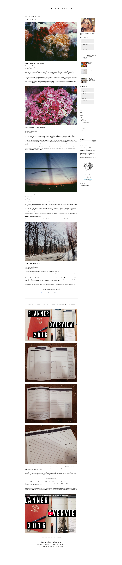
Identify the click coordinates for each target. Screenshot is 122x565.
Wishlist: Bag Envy (85, 75)
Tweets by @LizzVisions (84, 185)
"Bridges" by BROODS (34, 194)
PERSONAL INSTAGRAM (47, 289)
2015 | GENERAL (31, 19)
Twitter (84, 42)
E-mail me (85, 49)
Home (48, 3)
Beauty (84, 91)
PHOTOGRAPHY (54, 297)
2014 (81, 135)
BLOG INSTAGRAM (51, 288)
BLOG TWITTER (45, 288)
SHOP (75, 3)
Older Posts (75, 551)
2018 (81, 114)
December (83, 120)
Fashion (84, 93)
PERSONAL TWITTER (55, 289)
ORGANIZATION (53, 546)
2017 (81, 115)
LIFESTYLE (46, 546)
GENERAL (47, 297)
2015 (81, 119)
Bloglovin (85, 46)
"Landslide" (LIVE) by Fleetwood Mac (37, 127)
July (82, 130)
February (83, 133)
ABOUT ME (57, 3)
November (83, 126)
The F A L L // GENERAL (89, 63)
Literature (85, 103)
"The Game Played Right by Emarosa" (36, 63)
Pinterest (85, 44)
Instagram (85, 39)
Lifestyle (85, 100)
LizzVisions (61, 9)
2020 (81, 112)
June (82, 132)
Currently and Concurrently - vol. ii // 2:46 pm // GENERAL (91, 79)
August (82, 128)
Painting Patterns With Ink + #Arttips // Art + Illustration (91, 70)
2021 (81, 110)
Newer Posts (27, 551)
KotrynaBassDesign (65, 561)
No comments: (61, 544)
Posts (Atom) (31, 554)
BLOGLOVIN (58, 288)
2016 (81, 117)
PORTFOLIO (66, 3)
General (84, 96)
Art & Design (86, 88)
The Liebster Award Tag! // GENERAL (91, 56)
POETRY (60, 297)
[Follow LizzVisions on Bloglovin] (88, 178)
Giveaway (84, 98)
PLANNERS (61, 546)
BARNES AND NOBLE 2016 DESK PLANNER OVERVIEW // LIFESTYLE (50, 305)
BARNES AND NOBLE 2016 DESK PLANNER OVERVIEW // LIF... (89, 124)
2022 (81, 108)
